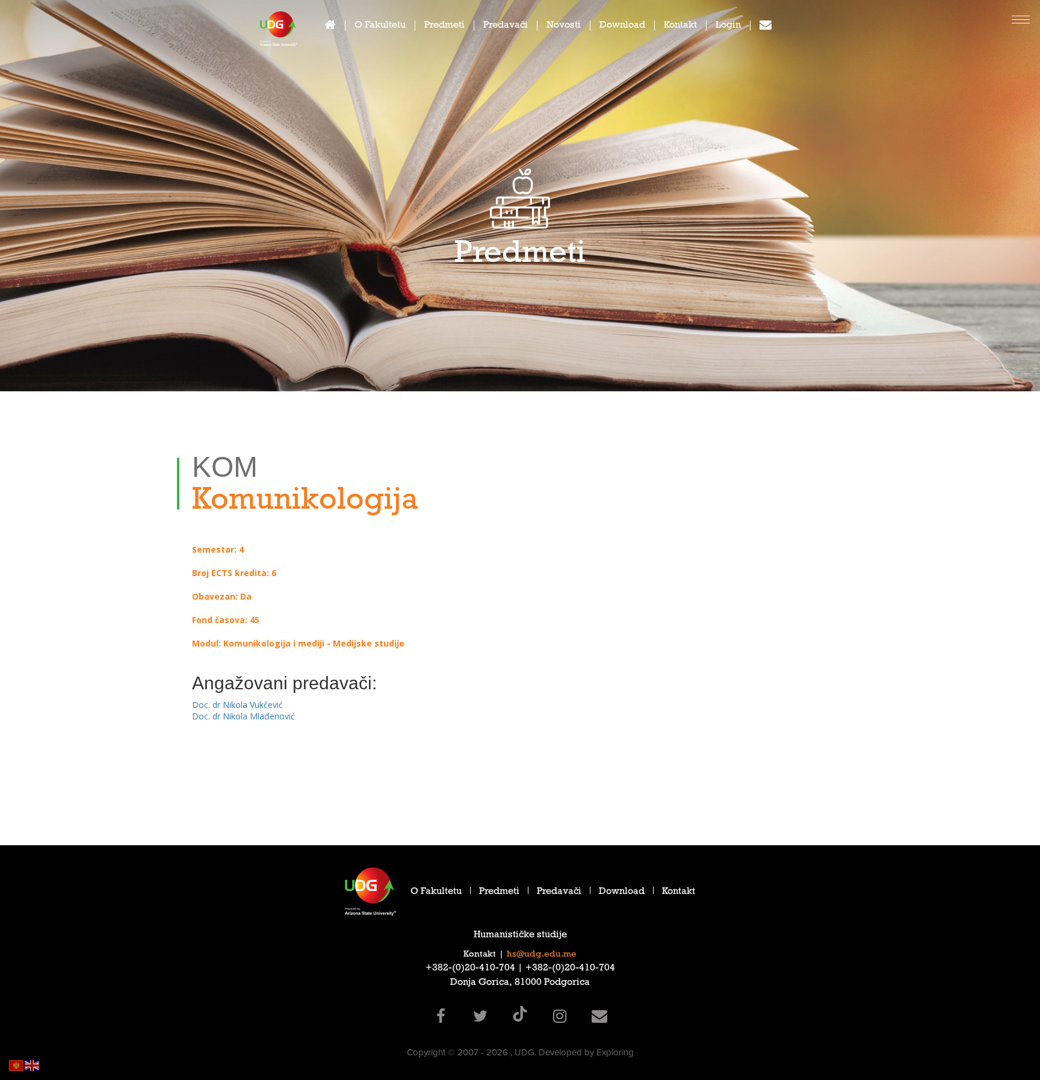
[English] (32, 1064)
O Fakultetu (380, 26)
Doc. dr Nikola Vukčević (237, 704)
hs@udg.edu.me (542, 955)
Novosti (563, 26)
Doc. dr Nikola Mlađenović (243, 716)
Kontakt (680, 26)
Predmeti (444, 26)
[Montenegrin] (17, 1064)
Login (728, 26)
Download (622, 26)
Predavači (505, 26)
